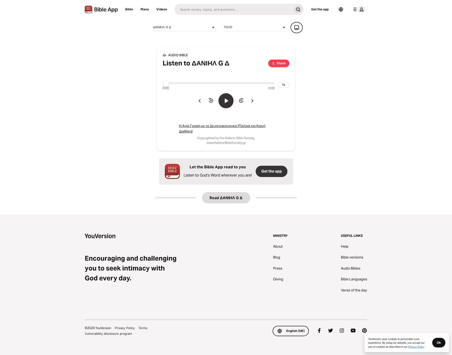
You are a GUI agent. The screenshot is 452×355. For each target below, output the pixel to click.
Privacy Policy (125, 328)
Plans (145, 9)
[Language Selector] (341, 9)
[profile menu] (358, 9)
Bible (129, 9)
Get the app (320, 9)
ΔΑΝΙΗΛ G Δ (162, 27)
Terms (142, 328)
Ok (439, 342)
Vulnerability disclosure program (108, 333)
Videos (161, 9)
